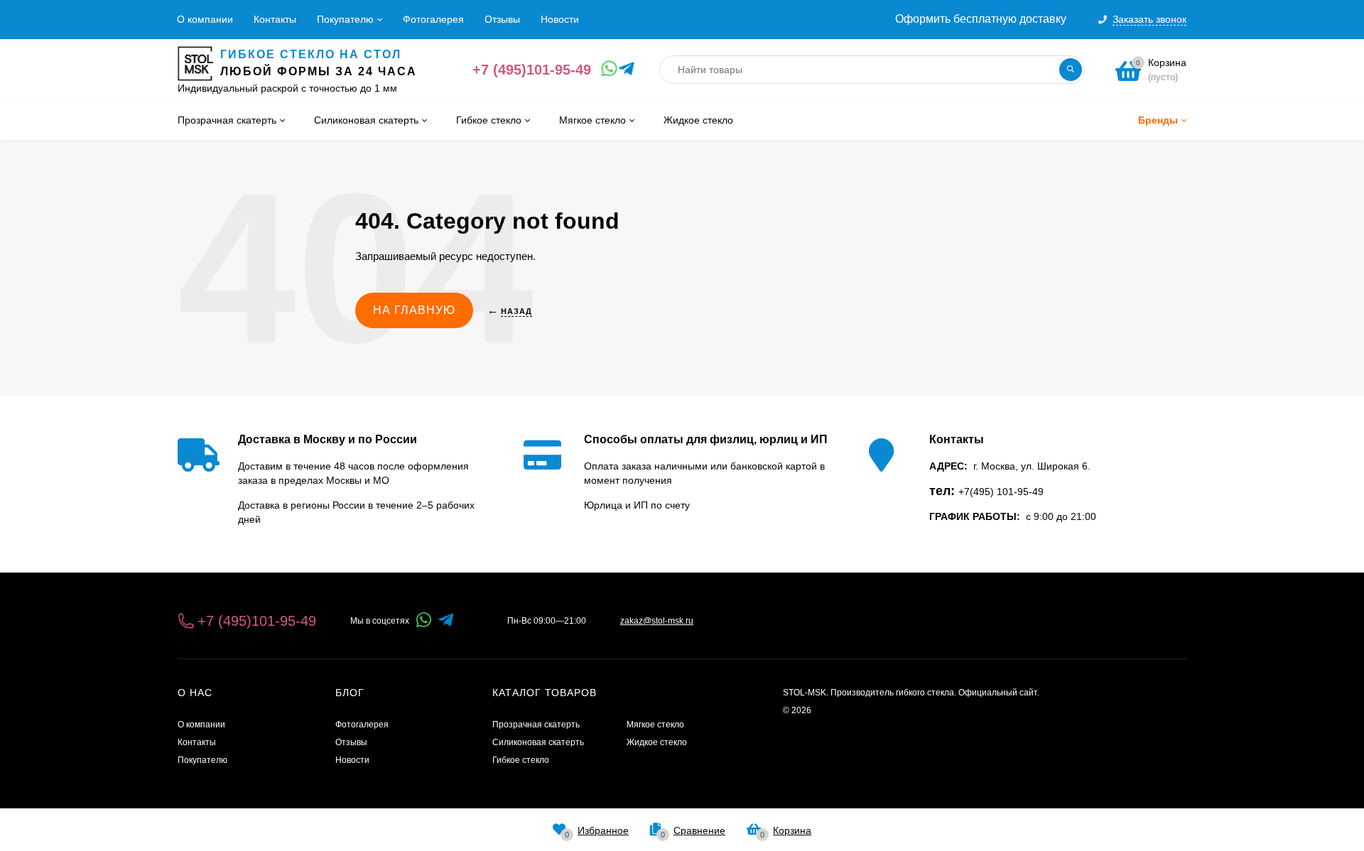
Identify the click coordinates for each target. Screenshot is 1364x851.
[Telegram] (624, 69)
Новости (560, 19)
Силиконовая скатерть (538, 742)
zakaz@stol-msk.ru (656, 621)
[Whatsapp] (607, 69)
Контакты (275, 19)
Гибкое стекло (520, 760)
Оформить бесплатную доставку (980, 19)
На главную (414, 310)
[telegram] (445, 620)
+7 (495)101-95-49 (531, 69)
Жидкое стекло (657, 742)
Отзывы (502, 19)
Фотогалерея (433, 19)
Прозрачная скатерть (536, 725)
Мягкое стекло (655, 725)
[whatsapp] (423, 620)
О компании (205, 19)
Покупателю (345, 19)
